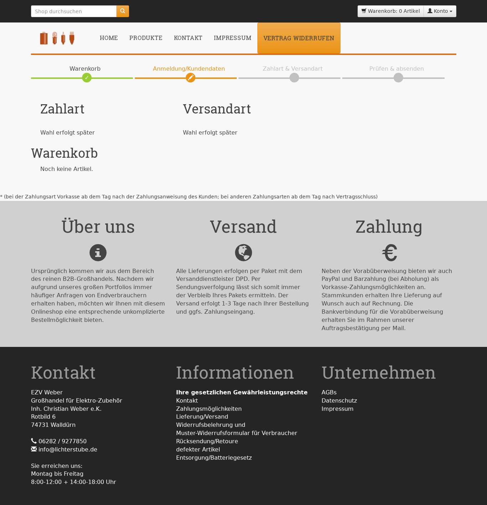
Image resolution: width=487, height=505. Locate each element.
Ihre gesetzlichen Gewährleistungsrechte (242, 392)
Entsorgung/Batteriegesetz (214, 457)
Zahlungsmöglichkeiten (209, 408)
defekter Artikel (198, 449)
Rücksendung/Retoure (207, 441)
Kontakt (188, 37)
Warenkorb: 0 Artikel (393, 11)
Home (109, 37)
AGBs (329, 392)
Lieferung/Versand (202, 416)
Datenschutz (339, 400)
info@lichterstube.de (68, 449)
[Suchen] (122, 11)
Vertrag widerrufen (298, 38)
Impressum (232, 37)
